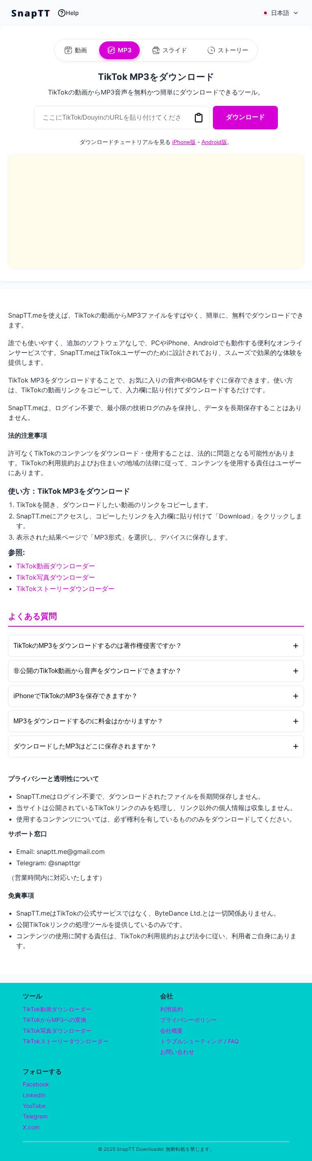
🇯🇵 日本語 (275, 12)
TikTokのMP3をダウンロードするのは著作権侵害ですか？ (156, 645)
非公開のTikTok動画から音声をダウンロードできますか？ (156, 670)
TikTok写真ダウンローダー (55, 577)
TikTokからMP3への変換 (55, 1019)
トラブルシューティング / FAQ (199, 1041)
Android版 (214, 142)
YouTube (34, 1105)
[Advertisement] (156, 211)
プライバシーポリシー (188, 1019)
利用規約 (171, 1009)
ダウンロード (245, 117)
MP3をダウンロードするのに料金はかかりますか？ (156, 721)
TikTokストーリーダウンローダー (65, 589)
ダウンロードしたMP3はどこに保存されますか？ (156, 746)
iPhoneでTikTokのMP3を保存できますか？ (156, 695)
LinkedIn (34, 1095)
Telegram (35, 1116)
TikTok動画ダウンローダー (55, 566)
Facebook (36, 1084)
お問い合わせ (177, 1051)
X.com (31, 1127)
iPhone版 (184, 142)
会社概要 (171, 1030)
